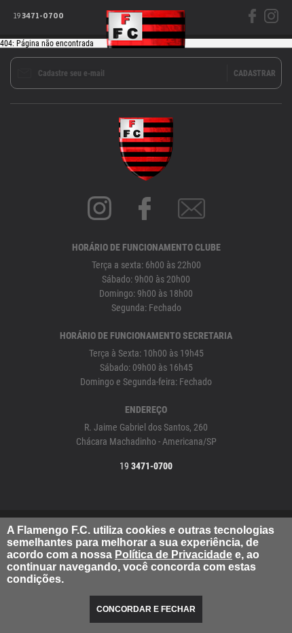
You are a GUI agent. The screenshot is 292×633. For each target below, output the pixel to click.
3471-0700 (39, 16)
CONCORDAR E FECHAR (146, 609)
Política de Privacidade (173, 554)
